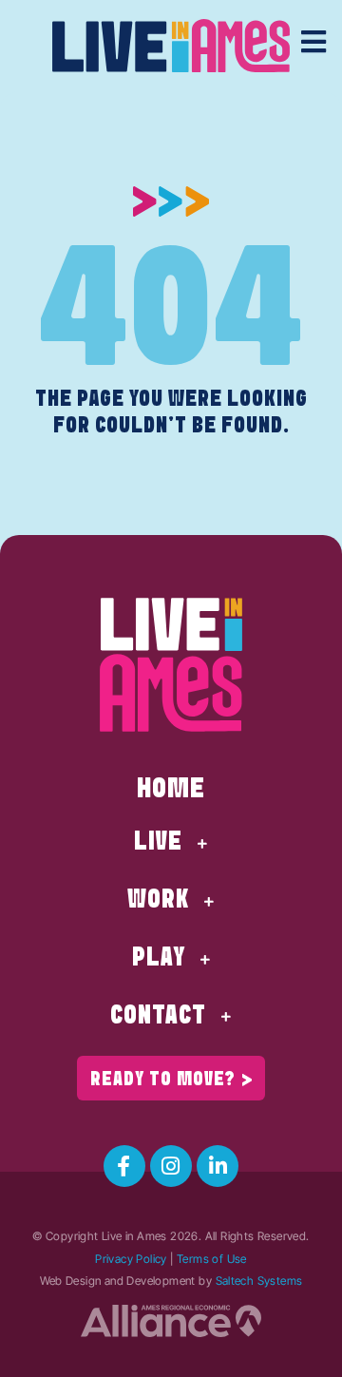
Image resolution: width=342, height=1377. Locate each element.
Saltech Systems (259, 1280)
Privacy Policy (131, 1259)
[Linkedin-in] (217, 1166)
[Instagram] (171, 1166)
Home (171, 789)
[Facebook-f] (124, 1166)
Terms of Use (212, 1259)
